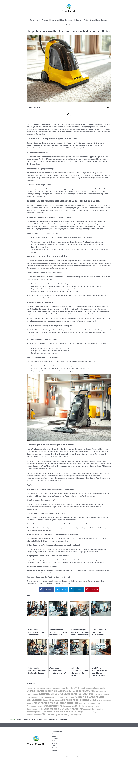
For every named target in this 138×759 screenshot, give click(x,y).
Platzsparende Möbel (95, 703)
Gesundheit (54, 20)
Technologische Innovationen (39, 712)
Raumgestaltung (51, 706)
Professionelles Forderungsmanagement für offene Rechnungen (37, 670)
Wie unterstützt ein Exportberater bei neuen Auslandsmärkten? (58, 632)
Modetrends (95, 700)
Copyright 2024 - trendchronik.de (69, 756)
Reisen (92, 20)
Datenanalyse (90, 688)
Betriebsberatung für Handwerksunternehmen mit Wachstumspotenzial (80, 632)
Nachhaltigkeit (67, 702)
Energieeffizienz (51, 693)
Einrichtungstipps (100, 691)
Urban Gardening (75, 712)
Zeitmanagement (75, 715)
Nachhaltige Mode (45, 702)
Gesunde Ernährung (89, 696)
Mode (70, 20)
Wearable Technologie (89, 712)
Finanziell (45, 20)
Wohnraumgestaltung (55, 714)
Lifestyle (63, 20)
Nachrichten (78, 20)
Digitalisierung (61, 691)
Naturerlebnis (83, 703)
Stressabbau (51, 708)
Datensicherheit (100, 688)
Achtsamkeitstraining (57, 688)
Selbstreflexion (95, 706)
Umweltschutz (60, 711)
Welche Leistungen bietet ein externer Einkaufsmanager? (99, 632)
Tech (98, 20)
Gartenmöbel (70, 697)
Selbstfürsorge (83, 706)
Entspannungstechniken (78, 693)
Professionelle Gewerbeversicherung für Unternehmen (36, 632)
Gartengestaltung (57, 697)
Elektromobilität (33, 694)
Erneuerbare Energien (101, 694)
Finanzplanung (44, 697)
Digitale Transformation (40, 691)
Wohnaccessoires (34, 715)
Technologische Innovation (92, 709)
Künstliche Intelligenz (75, 699)
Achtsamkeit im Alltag (43, 688)
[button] (108, 107)
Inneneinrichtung (57, 700)
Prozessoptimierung (34, 706)
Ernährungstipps (32, 697)
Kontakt (69, 25)
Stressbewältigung (70, 708)
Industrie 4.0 (46, 700)
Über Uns (55, 748)
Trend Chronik (35, 20)
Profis (86, 20)
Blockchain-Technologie (76, 688)
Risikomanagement (68, 706)
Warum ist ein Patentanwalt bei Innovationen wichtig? (57, 670)
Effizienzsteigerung (81, 690)
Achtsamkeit (31, 688)
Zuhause (104, 20)
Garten (54, 736)
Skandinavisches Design (35, 709)
